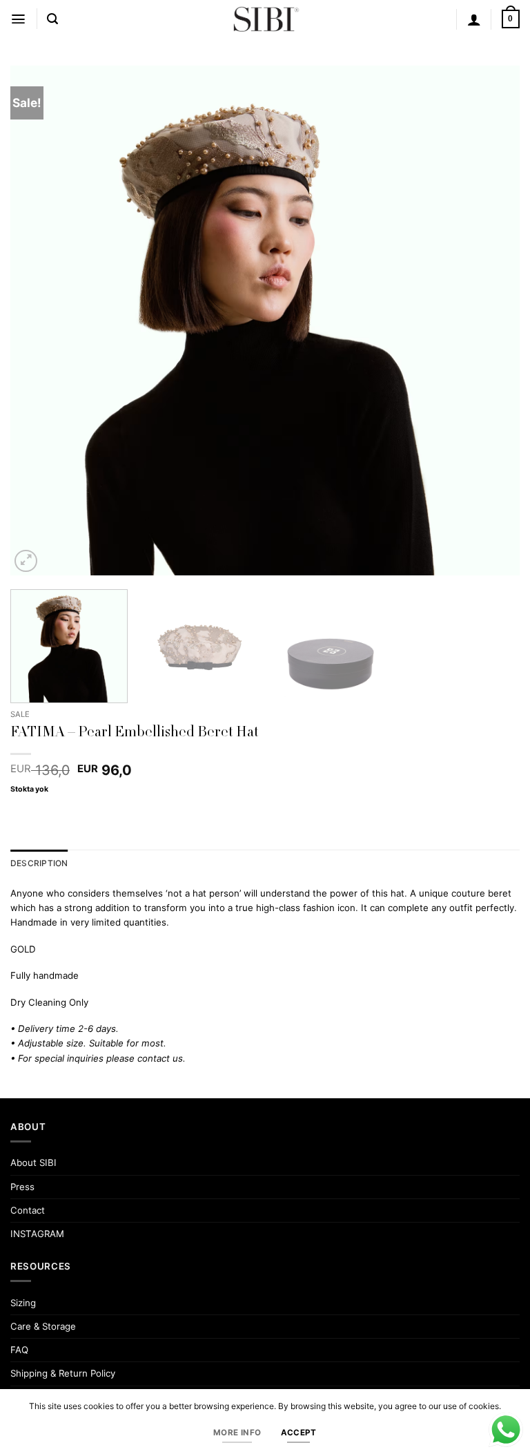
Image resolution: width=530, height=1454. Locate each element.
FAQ (19, 1349)
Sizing (23, 1302)
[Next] (492, 320)
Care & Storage (43, 1326)
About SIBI (33, 1162)
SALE (20, 714)
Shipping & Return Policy (62, 1373)
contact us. (161, 1058)
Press (22, 1186)
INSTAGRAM (37, 1233)
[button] (18, 19)
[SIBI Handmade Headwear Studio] (265, 19)
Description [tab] (39, 863)
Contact (27, 1210)
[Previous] (38, 320)
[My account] (474, 19)
